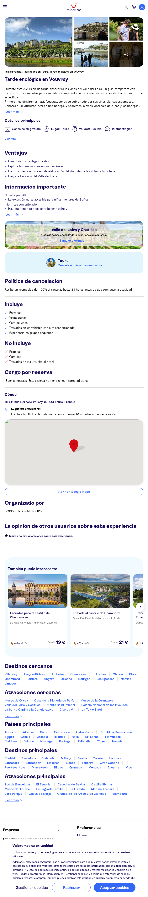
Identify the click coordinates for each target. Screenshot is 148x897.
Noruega (46, 741)
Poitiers (32, 679)
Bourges (84, 679)
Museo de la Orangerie (97, 700)
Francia (16, 71)
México (29, 741)
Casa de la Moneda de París (54, 700)
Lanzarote (12, 763)
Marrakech (40, 767)
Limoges (11, 683)
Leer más (12, 111)
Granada (75, 767)
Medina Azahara (102, 789)
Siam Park (119, 793)
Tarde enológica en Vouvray (67, 71)
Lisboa (70, 763)
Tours (63, 260)
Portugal (65, 741)
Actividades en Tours (35, 71)
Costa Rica (62, 732)
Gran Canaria (109, 763)
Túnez (101, 741)
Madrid (10, 758)
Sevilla (82, 758)
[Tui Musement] (74, 7)
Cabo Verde (84, 732)
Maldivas (11, 741)
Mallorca (53, 763)
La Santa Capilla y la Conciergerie (29, 709)
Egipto (9, 737)
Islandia (59, 737)
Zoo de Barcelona (17, 784)
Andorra (11, 732)
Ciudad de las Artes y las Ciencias (81, 793)
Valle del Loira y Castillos (74, 230)
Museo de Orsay (16, 700)
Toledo (98, 758)
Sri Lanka (92, 737)
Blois (132, 674)
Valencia (48, 758)
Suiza (44, 732)
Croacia (42, 737)
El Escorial (43, 784)
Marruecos (113, 737)
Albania (28, 732)
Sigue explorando (72, 240)
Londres (115, 758)
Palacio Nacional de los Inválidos (104, 705)
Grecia (25, 737)
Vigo (129, 767)
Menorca (94, 767)
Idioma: (82, 835)
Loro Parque (13, 793)
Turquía (117, 741)
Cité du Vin (67, 709)
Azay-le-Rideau (34, 674)
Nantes (126, 679)
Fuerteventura (15, 767)
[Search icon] (126, 7)
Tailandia (84, 741)
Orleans (66, 679)
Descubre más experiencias (78, 265)
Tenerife (87, 763)
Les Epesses (105, 679)
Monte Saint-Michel (61, 705)
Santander (33, 763)
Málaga (66, 758)
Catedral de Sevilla (71, 784)
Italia (75, 737)
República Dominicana (116, 732)
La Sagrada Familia (49, 789)
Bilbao (58, 767)
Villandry (11, 674)
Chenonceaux (80, 674)
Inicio (8, 71)
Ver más (10, 138)
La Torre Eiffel (92, 709)
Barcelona (28, 758)
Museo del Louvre (17, 789)
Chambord (12, 679)
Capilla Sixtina (101, 784)
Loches (101, 674)
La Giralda (77, 789)
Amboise (57, 674)
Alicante (113, 767)
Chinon (118, 674)
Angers (49, 679)
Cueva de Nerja (40, 793)
